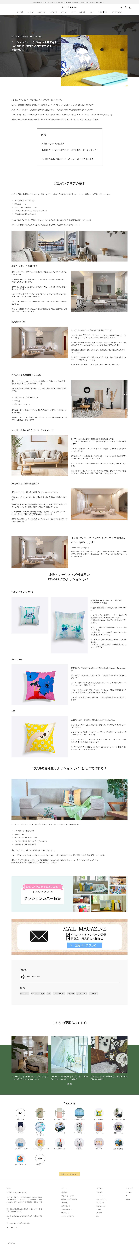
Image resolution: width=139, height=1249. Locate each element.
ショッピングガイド (67, 1216)
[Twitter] (12, 1227)
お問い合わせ (65, 1206)
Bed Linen (100, 1203)
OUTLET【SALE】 (103, 12)
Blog (128, 1199)
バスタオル (30, 12)
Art (97, 1216)
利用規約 (64, 1192)
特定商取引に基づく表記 (69, 1199)
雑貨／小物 (82, 12)
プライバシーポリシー (68, 1196)
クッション (64, 12)
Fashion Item (101, 1206)
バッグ (73, 12)
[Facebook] (7, 1227)
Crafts (98, 1209)
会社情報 (64, 1203)
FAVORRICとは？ (117, 12)
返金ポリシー (65, 1213)
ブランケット (41, 12)
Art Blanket (100, 1196)
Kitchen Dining (101, 1199)
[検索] (126, 7)
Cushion (99, 1192)
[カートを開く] (130, 7)
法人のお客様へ (66, 1209)
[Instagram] (16, 1227)
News (128, 1196)
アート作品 (20, 12)
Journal (128, 1192)
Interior (99, 1213)
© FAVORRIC (11, 1243)
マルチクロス (53, 12)
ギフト (91, 12)
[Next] (125, 1059)
